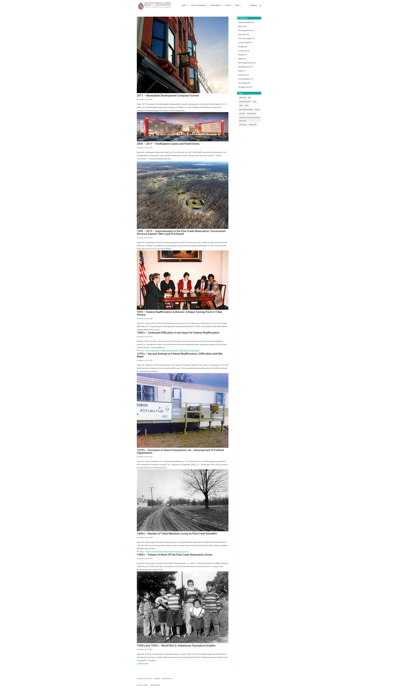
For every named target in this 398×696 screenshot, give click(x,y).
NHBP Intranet (167, 678)
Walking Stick (252, 124)
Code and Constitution (144, 678)
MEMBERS (253, 5)
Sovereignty (243, 83)
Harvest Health (244, 42)
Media (240, 55)
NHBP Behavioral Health (246, 109)
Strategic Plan (243, 87)
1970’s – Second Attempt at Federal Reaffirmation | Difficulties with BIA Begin (179, 355)
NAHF (240, 71)
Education (242, 34)
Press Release (244, 79)
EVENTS (228, 5)
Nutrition (241, 75)
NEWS (237, 5)
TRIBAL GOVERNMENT (198, 5)
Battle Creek (242, 97)
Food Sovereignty (245, 38)
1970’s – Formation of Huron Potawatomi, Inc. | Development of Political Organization (180, 451)
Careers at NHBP (142, 685)
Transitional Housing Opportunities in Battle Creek (249, 119)
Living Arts (242, 51)
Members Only (155, 685)
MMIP (240, 59)
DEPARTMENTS (216, 5)
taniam (141, 99)
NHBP (246, 105)
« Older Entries (142, 664)
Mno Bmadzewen (245, 63)
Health (240, 47)
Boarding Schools (245, 30)
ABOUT (184, 5)
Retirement (242, 113)
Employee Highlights (245, 101)
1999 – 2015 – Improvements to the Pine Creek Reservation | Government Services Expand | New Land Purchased (181, 232)
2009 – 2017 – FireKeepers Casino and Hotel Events (168, 143)
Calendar (157, 678)
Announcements (244, 22)
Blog (240, 26)
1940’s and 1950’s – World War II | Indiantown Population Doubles (176, 645)
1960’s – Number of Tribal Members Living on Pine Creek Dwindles (177, 533)
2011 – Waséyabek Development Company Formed (168, 95)
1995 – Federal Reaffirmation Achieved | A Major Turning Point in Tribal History (179, 313)
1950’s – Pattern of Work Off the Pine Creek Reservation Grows (174, 554)
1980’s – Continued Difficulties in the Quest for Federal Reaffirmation (178, 332)
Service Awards (251, 113)
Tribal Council (243, 124)
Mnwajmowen (243, 67)
